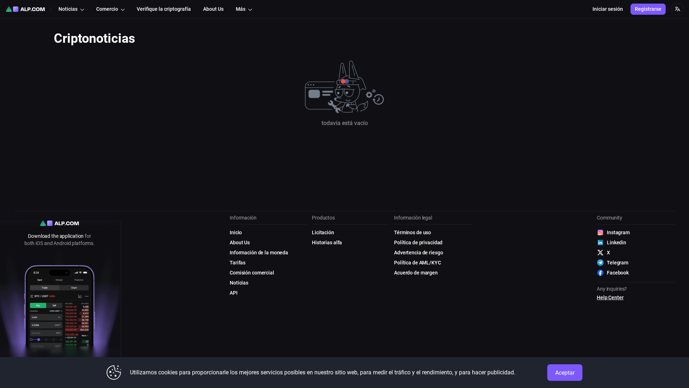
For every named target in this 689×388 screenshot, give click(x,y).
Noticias (239, 283)
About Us (240, 242)
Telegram (617, 262)
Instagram (618, 232)
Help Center (610, 297)
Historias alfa (327, 242)
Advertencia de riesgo (418, 252)
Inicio (236, 232)
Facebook (618, 273)
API (234, 293)
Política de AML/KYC (417, 262)
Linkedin (616, 242)
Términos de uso (412, 232)
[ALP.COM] (25, 9)
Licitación (323, 232)
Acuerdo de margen (416, 273)
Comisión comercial (252, 273)
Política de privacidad (418, 242)
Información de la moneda (259, 252)
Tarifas (237, 262)
